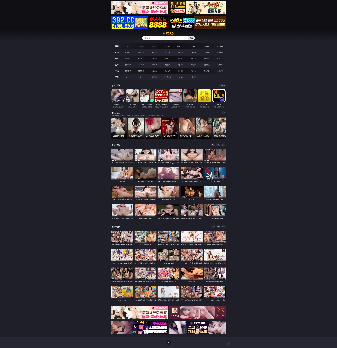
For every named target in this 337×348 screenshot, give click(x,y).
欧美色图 (154, 65)
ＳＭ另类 (220, 52)
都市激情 (128, 71)
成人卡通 (154, 59)
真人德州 (141, 46)
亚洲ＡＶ (128, 52)
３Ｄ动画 (167, 52)
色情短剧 (193, 77)
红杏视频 (180, 77)
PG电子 (128, 46)
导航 (117, 77)
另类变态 (220, 59)
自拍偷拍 (141, 52)
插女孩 (128, 77)
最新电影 (115, 226)
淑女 (218, 226)
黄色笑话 (207, 71)
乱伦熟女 (207, 59)
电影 (117, 58)
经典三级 (193, 59)
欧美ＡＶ (154, 52)
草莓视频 (154, 77)
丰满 (213, 226)
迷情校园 (180, 71)
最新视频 (115, 144)
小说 (117, 71)
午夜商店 (141, 77)
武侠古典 (167, 71)
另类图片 (220, 65)
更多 (223, 145)
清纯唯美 (193, 65)
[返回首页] (228, 344)
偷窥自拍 (128, 65)
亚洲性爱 (128, 59)
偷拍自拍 (141, 59)
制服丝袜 (180, 59)
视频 (117, 52)
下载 (223, 112)
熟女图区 (207, 65)
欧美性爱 (167, 59)
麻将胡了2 (180, 46)
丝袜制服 (193, 52)
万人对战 (154, 46)
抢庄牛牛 (220, 46)
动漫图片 (167, 65)
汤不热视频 (167, 77)
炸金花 (193, 46)
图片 (117, 65)
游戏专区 (167, 46)
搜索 (191, 38)
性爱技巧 (220, 71)
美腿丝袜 (180, 65)
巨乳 (218, 145)
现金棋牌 (207, 46)
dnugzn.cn (168, 33)
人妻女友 (154, 71)
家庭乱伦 (141, 71)
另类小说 (193, 71)
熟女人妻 (180, 52)
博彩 (117, 46)
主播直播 (207, 52)
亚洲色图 (141, 65)
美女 (213, 145)
